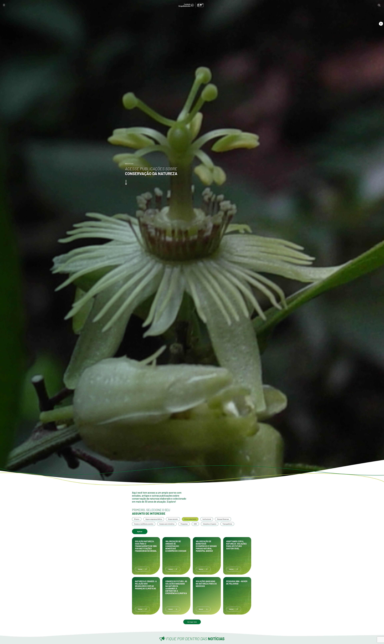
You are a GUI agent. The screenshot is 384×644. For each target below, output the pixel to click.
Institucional (206, 519)
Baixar (140, 569)
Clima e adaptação (190, 519)
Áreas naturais (173, 519)
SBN (195, 524)
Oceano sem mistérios (166, 524)
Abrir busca (379, 5)
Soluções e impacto (209, 524)
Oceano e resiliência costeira (143, 524)
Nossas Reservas (223, 519)
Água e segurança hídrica (154, 519)
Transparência (227, 524)
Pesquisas (184, 524)
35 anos (136, 519)
